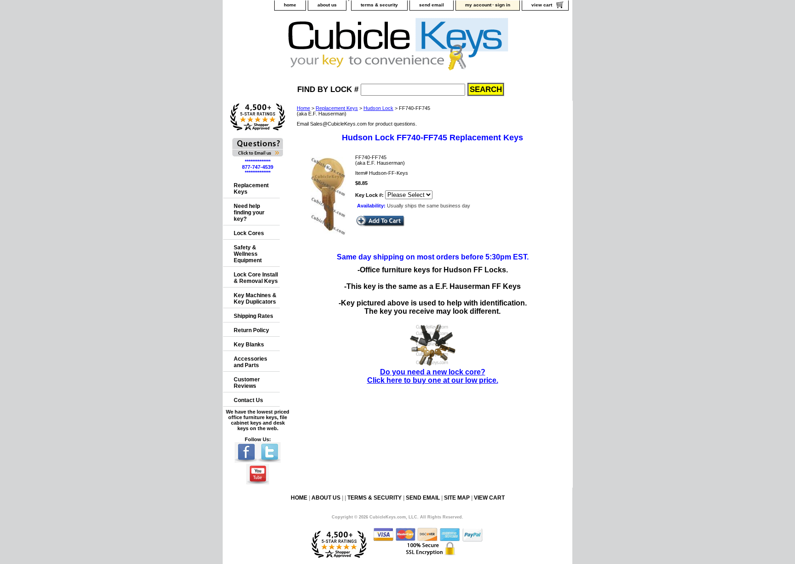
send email (431, 4)
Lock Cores (249, 233)
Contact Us (248, 400)
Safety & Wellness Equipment (248, 254)
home (290, 4)
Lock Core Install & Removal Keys (256, 277)
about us (327, 4)
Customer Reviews (247, 382)
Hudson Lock (378, 108)
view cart (541, 4)
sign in (502, 4)
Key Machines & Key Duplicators (255, 298)
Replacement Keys (337, 108)
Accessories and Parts (250, 362)
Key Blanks (249, 344)
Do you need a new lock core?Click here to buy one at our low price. (432, 376)
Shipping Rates (253, 316)
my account (478, 4)
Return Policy (251, 330)
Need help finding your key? (249, 212)
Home (303, 108)
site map (457, 498)
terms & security (379, 4)
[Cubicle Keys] (338, 46)
